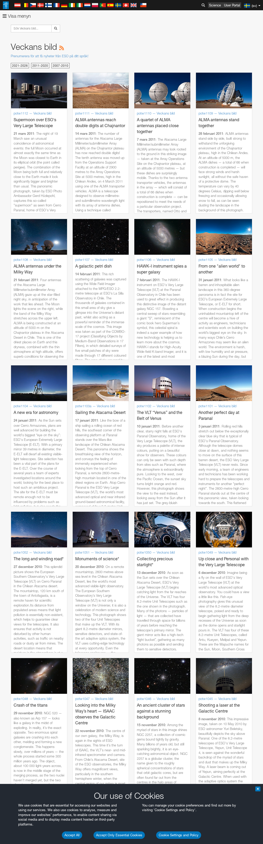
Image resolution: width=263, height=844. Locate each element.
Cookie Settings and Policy (179, 835)
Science (215, 5)
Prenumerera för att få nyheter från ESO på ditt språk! (49, 56)
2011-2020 (40, 66)
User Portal (232, 5)
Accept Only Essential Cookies (119, 835)
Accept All (72, 835)
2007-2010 (60, 66)
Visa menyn (19, 16)
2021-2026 (20, 66)
